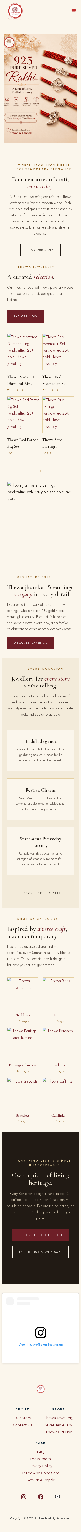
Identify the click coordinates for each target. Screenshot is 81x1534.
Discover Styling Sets (40, 893)
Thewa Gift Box (58, 1432)
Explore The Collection (40, 1235)
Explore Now (26, 316)
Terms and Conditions (40, 1473)
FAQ (40, 1452)
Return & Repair (41, 1480)
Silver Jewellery (58, 1425)
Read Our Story (40, 250)
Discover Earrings (31, 643)
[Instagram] (23, 1496)
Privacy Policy (40, 1466)
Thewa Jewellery (58, 1418)
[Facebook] (40, 1496)
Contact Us (22, 1425)
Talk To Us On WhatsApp (40, 1252)
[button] (73, 10)
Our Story (22, 1418)
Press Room (40, 1459)
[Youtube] (57, 1496)
